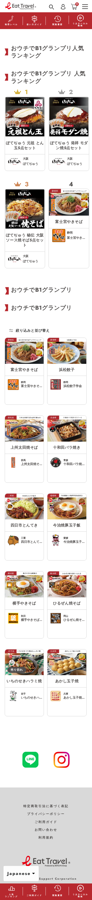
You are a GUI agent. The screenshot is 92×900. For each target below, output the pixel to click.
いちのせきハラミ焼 (24, 681)
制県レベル (11, 24)
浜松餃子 (67, 369)
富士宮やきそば (24, 369)
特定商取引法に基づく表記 (46, 806)
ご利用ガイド (46, 822)
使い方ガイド (34, 24)
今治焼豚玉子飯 (66, 525)
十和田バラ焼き (66, 447)
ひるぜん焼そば (66, 603)
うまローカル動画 (80, 24)
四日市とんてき (24, 525)
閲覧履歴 (57, 24)
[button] (51, 7)
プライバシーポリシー (46, 814)
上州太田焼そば (24, 447)
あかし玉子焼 (67, 681)
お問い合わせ (46, 829)
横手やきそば (24, 603)
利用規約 (46, 837)
